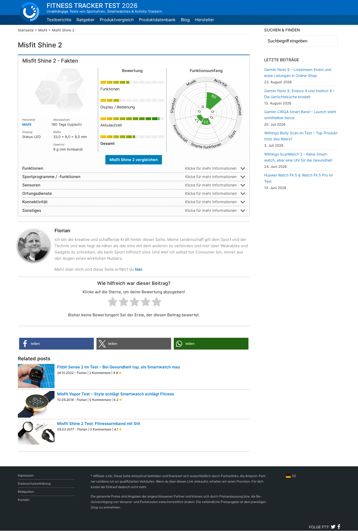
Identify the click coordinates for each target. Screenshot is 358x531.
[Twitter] (333, 527)
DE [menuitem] (294, 476)
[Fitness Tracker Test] (29, 12)
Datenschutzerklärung (34, 483)
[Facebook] (338, 527)
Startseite (26, 30)
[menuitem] (291, 476)
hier (138, 269)
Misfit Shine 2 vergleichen (134, 159)
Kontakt (23, 500)
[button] (56, 344)
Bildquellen (26, 492)
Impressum (26, 475)
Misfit (42, 30)
